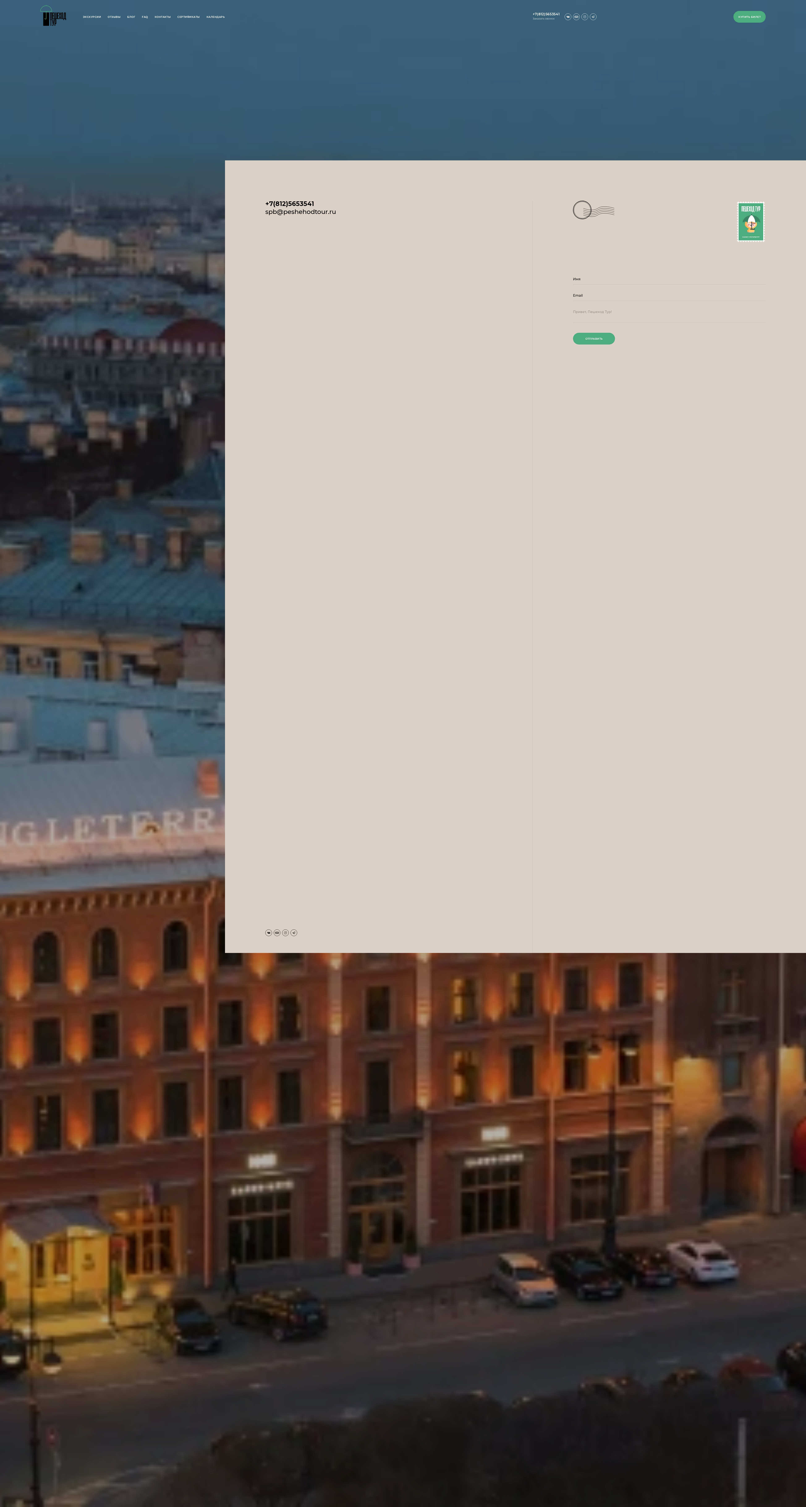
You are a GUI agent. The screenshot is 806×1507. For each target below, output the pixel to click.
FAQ (145, 16)
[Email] (669, 297)
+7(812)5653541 (546, 14)
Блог (131, 16)
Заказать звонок (544, 18)
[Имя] (669, 281)
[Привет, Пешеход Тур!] (669, 316)
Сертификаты (188, 16)
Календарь (216, 16)
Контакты (163, 16)
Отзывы (114, 16)
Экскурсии (92, 16)
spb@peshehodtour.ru (300, 212)
